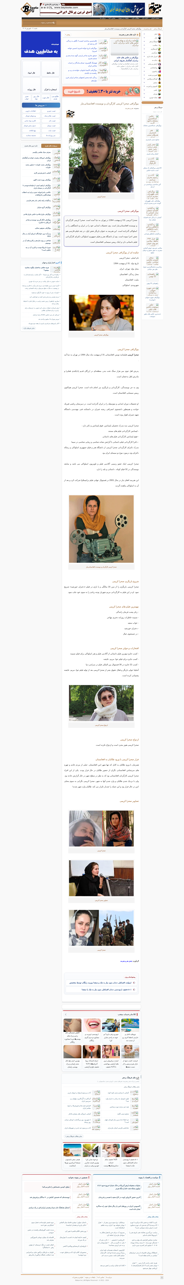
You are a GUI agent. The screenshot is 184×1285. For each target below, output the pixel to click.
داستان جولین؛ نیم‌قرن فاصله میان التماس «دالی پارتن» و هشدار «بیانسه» (72, 1224)
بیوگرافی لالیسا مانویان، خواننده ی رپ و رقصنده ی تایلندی (82, 71)
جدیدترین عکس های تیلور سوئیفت (152, 315)
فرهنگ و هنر (158, 29)
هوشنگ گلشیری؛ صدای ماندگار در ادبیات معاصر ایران (82, 64)
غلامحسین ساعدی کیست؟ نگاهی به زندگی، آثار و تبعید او (81, 42)
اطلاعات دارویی (30, 111)
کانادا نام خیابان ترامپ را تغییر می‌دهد (112, 1265)
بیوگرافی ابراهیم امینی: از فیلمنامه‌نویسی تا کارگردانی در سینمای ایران (37, 187)
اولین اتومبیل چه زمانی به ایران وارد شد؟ (117, 1100)
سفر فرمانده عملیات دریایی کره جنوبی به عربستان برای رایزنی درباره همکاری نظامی (42, 309)
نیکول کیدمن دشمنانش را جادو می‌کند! (55, 1187)
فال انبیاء (31, 73)
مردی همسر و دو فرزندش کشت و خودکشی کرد (44, 297)
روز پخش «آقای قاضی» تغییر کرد (75, 1231)
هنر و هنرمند (147, 29)
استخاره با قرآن (50, 89)
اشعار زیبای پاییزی (152, 154)
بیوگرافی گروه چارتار (44, 207)
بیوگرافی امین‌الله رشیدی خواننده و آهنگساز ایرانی (36, 159)
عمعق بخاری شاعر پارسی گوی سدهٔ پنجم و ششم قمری (81, 57)
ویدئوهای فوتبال (30, 116)
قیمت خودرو (51, 111)
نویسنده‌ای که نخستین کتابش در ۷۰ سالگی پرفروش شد (49, 1197)
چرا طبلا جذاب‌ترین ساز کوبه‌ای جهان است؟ (117, 1121)
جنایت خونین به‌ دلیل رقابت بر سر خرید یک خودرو (44, 281)
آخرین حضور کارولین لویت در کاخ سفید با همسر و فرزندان (119, 1197)
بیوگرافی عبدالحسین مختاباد (152, 125)
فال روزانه (31, 89)
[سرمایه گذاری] (101, 91)
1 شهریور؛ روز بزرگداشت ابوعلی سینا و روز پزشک (78, 1121)
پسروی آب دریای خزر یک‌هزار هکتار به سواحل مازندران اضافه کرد (112, 1234)
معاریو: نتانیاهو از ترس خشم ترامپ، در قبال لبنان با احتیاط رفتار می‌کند (41, 302)
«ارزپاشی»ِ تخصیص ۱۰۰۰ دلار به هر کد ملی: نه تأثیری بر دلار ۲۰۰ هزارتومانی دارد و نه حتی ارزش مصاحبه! (110, 1242)
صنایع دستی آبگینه (123, 1114)
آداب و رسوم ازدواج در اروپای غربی (79, 1093)
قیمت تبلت (51, 130)
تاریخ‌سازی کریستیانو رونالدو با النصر (74, 1246)
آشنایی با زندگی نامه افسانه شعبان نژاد (152, 219)
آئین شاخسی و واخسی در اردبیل (152, 186)
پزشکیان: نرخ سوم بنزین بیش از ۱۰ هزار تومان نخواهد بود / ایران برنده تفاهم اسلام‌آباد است (111, 1225)
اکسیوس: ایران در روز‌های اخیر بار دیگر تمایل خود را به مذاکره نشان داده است (118, 1207)
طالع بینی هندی (55, 97)
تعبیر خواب (27, 97)
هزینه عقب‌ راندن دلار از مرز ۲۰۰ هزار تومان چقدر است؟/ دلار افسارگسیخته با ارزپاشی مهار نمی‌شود (144, 1265)
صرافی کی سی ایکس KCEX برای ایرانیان (46, 315)
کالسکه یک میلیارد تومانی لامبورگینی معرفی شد (42, 1238)
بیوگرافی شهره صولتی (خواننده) (152, 299)
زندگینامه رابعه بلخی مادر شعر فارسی (38, 200)
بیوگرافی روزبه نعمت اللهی (42, 180)
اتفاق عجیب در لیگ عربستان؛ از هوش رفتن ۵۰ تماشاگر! (41, 1246)
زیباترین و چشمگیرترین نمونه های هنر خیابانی (152, 268)
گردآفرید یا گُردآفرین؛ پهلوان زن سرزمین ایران (80, 1100)
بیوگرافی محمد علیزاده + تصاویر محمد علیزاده (38, 166)
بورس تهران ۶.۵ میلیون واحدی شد (48, 319)
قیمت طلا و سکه (49, 116)
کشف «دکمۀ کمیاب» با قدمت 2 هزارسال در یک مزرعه (73, 1238)
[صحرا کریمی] (101, 158)
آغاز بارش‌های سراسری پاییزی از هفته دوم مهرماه (44, 323)
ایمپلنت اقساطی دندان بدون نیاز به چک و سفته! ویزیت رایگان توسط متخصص (100, 983)
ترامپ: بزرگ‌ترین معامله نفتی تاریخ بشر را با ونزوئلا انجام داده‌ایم (143, 1234)
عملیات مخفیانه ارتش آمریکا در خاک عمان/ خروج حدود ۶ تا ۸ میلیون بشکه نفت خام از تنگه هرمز (118, 1187)
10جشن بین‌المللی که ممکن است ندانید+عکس (152, 169)
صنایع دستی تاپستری (152, 139)
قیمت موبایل (51, 126)
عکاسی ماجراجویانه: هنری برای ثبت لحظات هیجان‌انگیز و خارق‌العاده (36, 193)
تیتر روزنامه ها (50, 135)
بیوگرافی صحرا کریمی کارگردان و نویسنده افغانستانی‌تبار (110, 103)
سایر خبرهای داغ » (28, 328)
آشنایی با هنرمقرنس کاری (42, 173)
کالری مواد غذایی (30, 121)
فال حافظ (50, 73)
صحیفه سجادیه (31, 135)
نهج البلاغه (32, 130)
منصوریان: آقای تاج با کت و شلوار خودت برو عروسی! (73, 1253)
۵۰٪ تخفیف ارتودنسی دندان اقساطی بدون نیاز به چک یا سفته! (106, 989)
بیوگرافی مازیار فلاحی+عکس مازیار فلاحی (37, 214)
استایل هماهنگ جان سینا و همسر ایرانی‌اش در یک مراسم (49, 1208)
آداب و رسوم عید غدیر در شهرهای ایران (78, 1128)
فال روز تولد (36, 97)
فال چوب (45, 98)
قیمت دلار (52, 121)
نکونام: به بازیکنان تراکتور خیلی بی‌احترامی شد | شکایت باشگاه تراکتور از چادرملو (40, 1253)
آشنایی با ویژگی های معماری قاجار (80, 1114)
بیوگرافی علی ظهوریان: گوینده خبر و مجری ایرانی (152, 202)
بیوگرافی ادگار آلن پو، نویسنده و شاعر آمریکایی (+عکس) (38, 221)
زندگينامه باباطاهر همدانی (152, 234)
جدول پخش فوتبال (30, 126)
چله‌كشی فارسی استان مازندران (118, 1128)
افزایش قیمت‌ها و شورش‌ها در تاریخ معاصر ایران (79, 1107)
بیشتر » (67, 34)
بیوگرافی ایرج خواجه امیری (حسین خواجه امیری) (82, 49)
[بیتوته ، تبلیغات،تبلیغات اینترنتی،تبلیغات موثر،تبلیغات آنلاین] (66, 9)
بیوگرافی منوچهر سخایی (43, 228)
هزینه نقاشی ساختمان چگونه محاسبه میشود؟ (37, 269)
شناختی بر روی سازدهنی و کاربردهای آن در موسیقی (37, 242)
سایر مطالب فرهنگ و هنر (74, 1136)
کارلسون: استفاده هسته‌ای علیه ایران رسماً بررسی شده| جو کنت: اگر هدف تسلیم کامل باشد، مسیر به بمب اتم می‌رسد (112, 1254)
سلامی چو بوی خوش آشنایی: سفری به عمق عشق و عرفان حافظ (152, 250)
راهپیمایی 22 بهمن (152, 283)
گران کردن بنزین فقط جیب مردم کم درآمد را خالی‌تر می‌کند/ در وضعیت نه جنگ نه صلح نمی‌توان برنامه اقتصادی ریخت (40, 287)
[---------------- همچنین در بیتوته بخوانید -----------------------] (77, 1177)
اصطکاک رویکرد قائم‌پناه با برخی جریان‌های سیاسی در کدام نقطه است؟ (143, 1254)
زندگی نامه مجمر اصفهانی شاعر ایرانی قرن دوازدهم (81, 79)
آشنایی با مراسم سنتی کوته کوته (118, 1093)
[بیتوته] (29, 15)
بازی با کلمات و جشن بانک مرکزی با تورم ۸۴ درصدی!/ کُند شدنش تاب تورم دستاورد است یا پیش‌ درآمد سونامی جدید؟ (143, 1225)
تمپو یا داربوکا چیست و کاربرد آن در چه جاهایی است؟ (38, 249)
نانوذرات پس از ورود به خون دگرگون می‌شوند (45, 292)
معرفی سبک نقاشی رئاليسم (42, 152)
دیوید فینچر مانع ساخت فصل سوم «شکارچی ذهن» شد (42, 1224)
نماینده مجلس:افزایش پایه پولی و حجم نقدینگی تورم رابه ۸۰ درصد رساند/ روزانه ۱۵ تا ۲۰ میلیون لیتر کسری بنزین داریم (144, 1242)
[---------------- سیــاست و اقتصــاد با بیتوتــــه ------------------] (148, 1177)
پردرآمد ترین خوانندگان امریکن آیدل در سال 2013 (36, 235)
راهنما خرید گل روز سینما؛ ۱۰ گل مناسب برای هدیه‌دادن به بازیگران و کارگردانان (41, 276)
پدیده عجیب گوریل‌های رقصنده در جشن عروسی (41, 1231)
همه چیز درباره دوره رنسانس (119, 1107)
